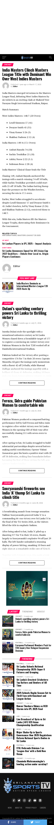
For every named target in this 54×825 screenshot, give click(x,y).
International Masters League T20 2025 (22, 235)
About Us (18, 807)
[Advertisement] (27, 27)
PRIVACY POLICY (31, 807)
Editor (15, 86)
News (10, 807)
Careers (43, 807)
